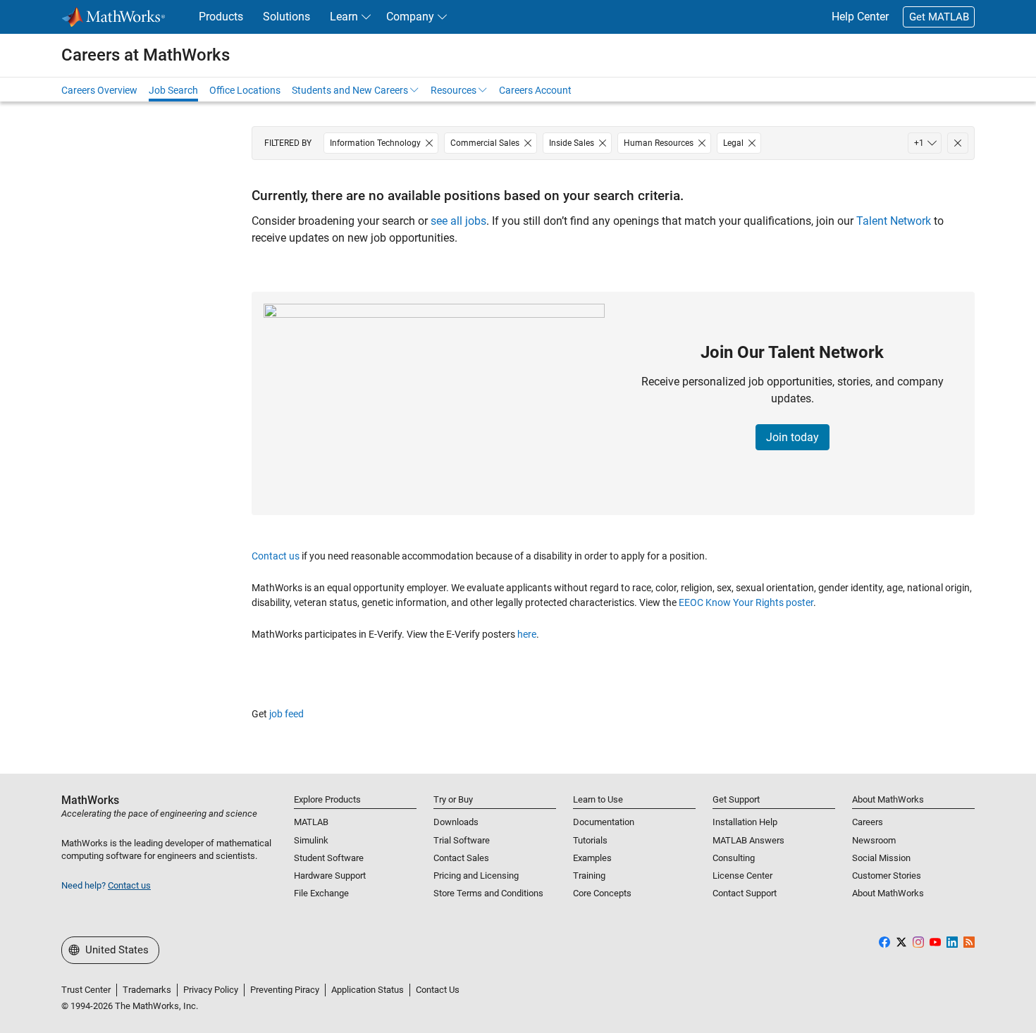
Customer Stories (886, 875)
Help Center (860, 16)
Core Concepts (602, 893)
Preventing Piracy (284, 989)
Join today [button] (792, 437)
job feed (286, 713)
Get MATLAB (939, 17)
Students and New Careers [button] (350, 90)
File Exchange (321, 893)
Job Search (173, 90)
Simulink (311, 840)
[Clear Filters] (957, 143)
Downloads (456, 822)
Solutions (286, 16)
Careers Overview (99, 90)
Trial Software (461, 840)
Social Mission (881, 858)
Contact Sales (461, 858)
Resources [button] (453, 90)
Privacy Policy (210, 989)
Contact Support (745, 893)
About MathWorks (888, 893)
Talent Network (893, 221)
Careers (867, 822)
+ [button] (919, 143)
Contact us (276, 556)
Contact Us (438, 989)
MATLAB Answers (748, 840)
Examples (592, 858)
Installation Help (745, 822)
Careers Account (535, 90)
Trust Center (86, 989)
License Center (742, 875)
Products (221, 16)
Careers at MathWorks (145, 55)
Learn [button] (344, 16)
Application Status (367, 989)
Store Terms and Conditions (488, 893)
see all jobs (458, 221)
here (526, 634)
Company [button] (410, 16)
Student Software (329, 858)
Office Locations (244, 90)
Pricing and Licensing (476, 875)
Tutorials (590, 840)
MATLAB (311, 822)
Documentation (603, 822)
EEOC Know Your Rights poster (746, 602)
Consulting (734, 858)
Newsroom (874, 840)
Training (589, 875)
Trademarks (147, 989)
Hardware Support (330, 875)
